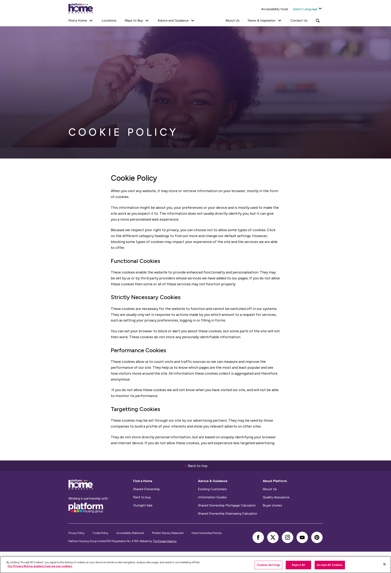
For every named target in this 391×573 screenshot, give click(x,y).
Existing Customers (212, 489)
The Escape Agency (165, 541)
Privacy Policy (76, 533)
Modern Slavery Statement (167, 533)
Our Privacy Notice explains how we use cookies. (40, 566)
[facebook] (258, 537)
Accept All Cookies (330, 564)
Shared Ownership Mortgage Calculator (227, 505)
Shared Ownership (146, 489)
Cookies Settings (268, 564)
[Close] (384, 564)
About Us (232, 20)
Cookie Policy (100, 533)
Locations (109, 20)
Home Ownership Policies (207, 533)
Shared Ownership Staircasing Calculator (227, 513)
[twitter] (273, 537)
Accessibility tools (274, 9)
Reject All (298, 564)
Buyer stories (272, 505)
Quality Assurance (276, 497)
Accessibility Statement (130, 533)
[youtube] (302, 537)
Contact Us (299, 20)
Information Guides (212, 497)
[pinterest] (317, 537)
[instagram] (287, 537)
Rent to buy (142, 497)
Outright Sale (143, 505)
